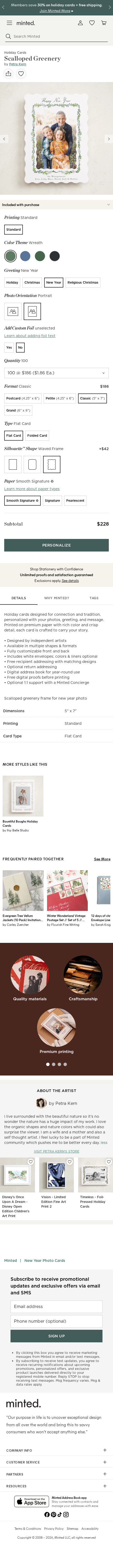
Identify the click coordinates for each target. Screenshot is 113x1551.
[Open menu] (9, 23)
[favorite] (21, 73)
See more (102, 858)
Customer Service (23, 1462)
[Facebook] (47, 1514)
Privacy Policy (54, 1528)
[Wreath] (10, 256)
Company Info (19, 1450)
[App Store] (31, 1502)
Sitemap (72, 1528)
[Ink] (54, 256)
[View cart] (103, 23)
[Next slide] (109, 139)
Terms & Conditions (27, 1528)
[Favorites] (92, 23)
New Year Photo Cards (44, 1260)
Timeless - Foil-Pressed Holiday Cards (92, 1201)
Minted (10, 1260)
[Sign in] (80, 23)
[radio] (14, 229)
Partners (14, 1474)
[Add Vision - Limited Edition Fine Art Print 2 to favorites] (69, 1162)
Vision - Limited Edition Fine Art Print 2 (53, 1201)
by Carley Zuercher (16, 924)
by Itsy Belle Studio (16, 830)
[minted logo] (26, 23)
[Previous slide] (4, 139)
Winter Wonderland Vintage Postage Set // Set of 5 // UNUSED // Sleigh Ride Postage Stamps (66, 918)
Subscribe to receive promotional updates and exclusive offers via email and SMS (55, 1285)
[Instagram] (66, 1514)
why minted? (56, 598)
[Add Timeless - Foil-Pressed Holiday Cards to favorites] (109, 1162)
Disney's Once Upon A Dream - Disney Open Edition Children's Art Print (15, 1206)
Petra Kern (17, 64)
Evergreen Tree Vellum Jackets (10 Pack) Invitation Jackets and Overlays (21, 918)
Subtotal (13, 524)
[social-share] (8, 73)
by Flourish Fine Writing (63, 924)
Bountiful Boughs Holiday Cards (20, 823)
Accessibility (90, 1528)
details (19, 598)
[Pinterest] (53, 1514)
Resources (16, 1486)
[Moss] (40, 256)
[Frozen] (25, 256)
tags (94, 598)
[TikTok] (59, 1514)
